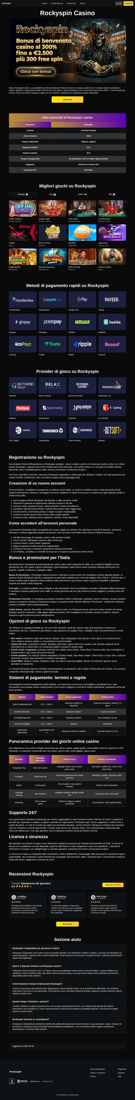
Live (51, 194)
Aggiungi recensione (113, 885)
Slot (110, 194)
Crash (80, 194)
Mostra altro (67, 924)
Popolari (21, 194)
